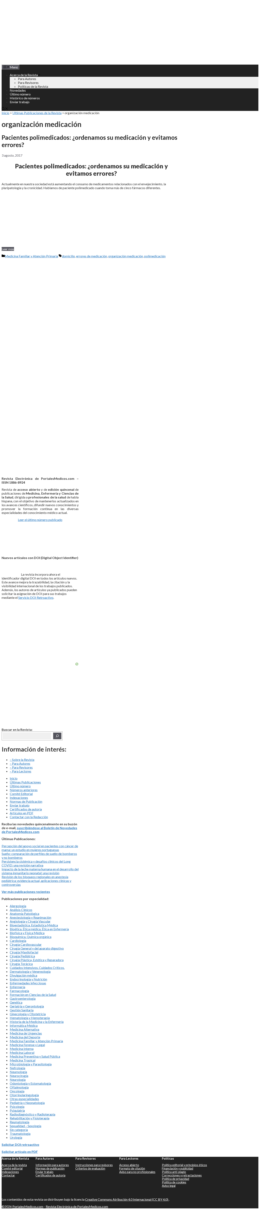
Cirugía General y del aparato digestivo (37, 948)
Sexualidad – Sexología (25, 1126)
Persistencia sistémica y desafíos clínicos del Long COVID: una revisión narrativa (36, 863)
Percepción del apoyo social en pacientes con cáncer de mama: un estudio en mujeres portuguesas (40, 848)
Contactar (8, 1175)
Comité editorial (12, 1168)
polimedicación (155, 256)
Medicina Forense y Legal (27, 1045)
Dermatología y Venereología (30, 971)
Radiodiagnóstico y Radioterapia (32, 1114)
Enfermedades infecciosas (28, 983)
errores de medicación (91, 256)
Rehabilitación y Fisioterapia (29, 1118)
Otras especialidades (24, 1099)
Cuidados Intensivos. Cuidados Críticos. (37, 968)
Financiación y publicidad (177, 1168)
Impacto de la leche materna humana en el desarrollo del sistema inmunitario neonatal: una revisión (40, 871)
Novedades (18, 90)
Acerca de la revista (14, 1165)
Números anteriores (24, 790)
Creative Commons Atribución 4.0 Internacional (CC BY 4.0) (127, 1199)
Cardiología (18, 940)
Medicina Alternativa (24, 1029)
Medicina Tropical (22, 1060)
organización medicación (125, 256)
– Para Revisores (21, 767)
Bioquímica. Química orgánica (30, 937)
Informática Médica (24, 1025)
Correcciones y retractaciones (182, 1175)
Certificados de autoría (26, 809)
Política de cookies (174, 1182)
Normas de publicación (50, 1168)
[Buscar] (57, 735)
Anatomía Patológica (24, 913)
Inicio (5, 113)
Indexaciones (19, 797)
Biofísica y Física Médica (27, 933)
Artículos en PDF (21, 813)
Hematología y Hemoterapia (30, 1018)
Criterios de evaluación (90, 1168)
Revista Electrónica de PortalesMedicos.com (77, 1206)
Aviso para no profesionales (137, 1172)
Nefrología (17, 1068)
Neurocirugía (19, 1076)
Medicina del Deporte (25, 1037)
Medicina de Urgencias (26, 1033)
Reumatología (19, 1122)
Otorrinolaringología (24, 1095)
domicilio (68, 256)
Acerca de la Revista (24, 75)
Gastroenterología (23, 998)
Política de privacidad (175, 1179)
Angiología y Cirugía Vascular (30, 921)
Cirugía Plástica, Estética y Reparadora (37, 960)
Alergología (18, 906)
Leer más (8, 249)
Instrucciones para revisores (94, 1165)
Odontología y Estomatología (30, 1083)
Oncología (17, 1091)
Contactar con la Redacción (29, 817)
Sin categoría (19, 1130)
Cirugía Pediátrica (22, 956)
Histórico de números (25, 98)
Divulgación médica (23, 975)
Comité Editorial (21, 794)
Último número (20, 94)
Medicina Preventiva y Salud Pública (35, 1056)
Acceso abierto (129, 1165)
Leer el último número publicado (40, 520)
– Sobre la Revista (22, 760)
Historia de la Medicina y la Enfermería (37, 1022)
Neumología (18, 1072)
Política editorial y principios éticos (184, 1165)
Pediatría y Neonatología (27, 1103)
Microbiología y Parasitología (31, 1064)
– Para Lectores (20, 771)
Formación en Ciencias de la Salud (33, 995)
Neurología (18, 1079)
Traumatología (20, 1133)
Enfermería (17, 987)
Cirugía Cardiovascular (26, 944)
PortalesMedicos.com (27, 1206)
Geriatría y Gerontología (27, 1006)
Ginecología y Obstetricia (28, 1014)
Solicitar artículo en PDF (20, 1152)
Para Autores (27, 79)
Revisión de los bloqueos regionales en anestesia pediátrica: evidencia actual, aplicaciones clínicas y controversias (36, 880)
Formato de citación (132, 1168)
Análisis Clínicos (21, 910)
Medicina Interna (22, 1049)
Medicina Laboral (22, 1052)
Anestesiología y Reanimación (30, 917)
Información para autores (52, 1165)
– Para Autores (20, 763)
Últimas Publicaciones (25, 782)
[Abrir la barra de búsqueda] (5, 109)
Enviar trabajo (19, 102)
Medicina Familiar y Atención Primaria (31, 256)
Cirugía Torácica (21, 964)
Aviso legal (169, 1185)
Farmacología (19, 991)
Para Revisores (28, 82)
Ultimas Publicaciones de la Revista (37, 113)
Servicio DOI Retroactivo (35, 597)
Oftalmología (19, 1087)
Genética (16, 1002)
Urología (16, 1137)
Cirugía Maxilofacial (24, 952)
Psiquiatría (17, 1110)
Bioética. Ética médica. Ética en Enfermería (39, 929)
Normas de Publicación (26, 801)
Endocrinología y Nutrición (28, 979)
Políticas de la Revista (33, 86)
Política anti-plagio (174, 1172)
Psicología (17, 1106)
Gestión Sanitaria (22, 1010)
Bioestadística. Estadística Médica (34, 925)
